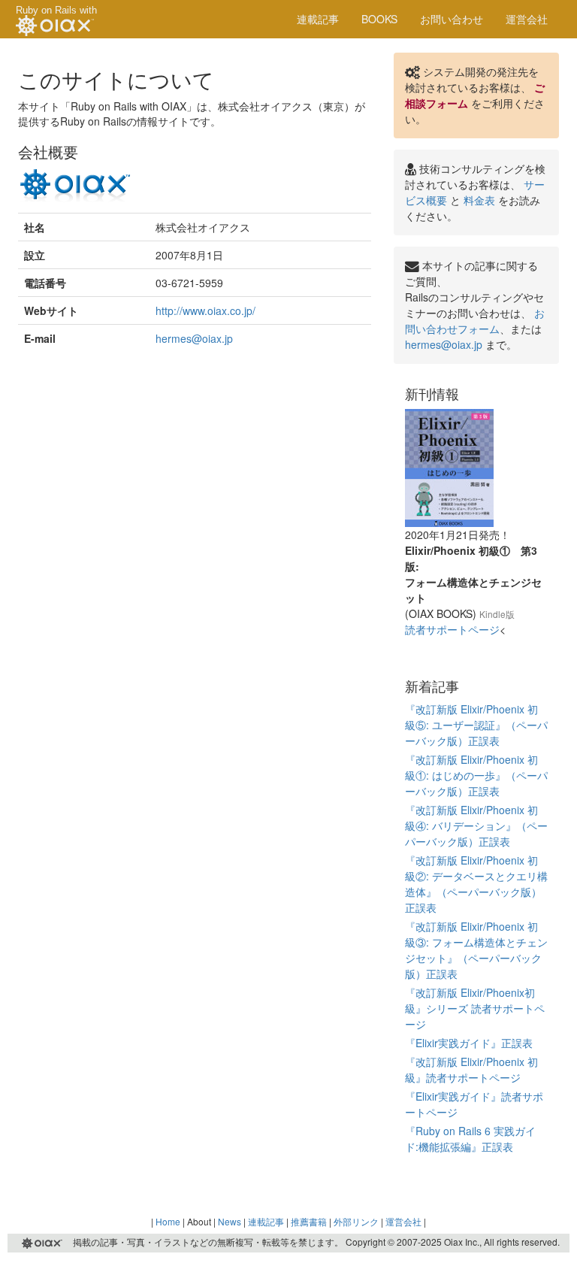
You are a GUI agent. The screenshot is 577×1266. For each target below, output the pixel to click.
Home (168, 1221)
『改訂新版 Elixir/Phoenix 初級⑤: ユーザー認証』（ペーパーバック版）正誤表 (476, 724)
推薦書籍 (309, 1221)
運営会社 (527, 18)
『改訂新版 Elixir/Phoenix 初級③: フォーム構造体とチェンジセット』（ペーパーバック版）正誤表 (476, 950)
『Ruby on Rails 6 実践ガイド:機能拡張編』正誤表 (470, 1138)
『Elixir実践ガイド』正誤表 (469, 1042)
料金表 (479, 199)
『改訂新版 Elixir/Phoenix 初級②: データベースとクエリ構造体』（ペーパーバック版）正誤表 (476, 884)
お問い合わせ (451, 18)
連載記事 (318, 18)
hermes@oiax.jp (194, 338)
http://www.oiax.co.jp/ (205, 310)
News (229, 1221)
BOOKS (379, 18)
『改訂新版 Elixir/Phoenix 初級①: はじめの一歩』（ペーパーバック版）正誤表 (476, 775)
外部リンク (356, 1221)
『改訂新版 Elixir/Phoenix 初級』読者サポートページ (471, 1069)
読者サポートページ (452, 629)
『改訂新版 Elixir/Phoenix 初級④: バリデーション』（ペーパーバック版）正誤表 (476, 825)
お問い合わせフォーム (475, 320)
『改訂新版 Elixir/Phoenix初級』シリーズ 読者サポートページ (475, 1008)
